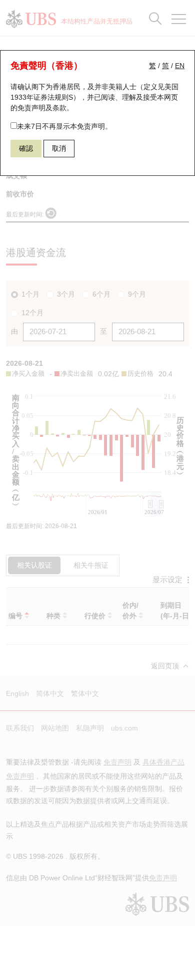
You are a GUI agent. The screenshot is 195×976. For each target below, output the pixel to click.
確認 (26, 148)
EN (179, 66)
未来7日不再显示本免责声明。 (64, 126)
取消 (59, 148)
